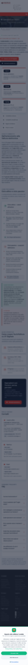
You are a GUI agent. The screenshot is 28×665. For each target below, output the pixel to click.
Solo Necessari (14, 657)
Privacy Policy (9, 648)
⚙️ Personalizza (14, 662)
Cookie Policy (18, 648)
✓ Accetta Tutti (14, 653)
